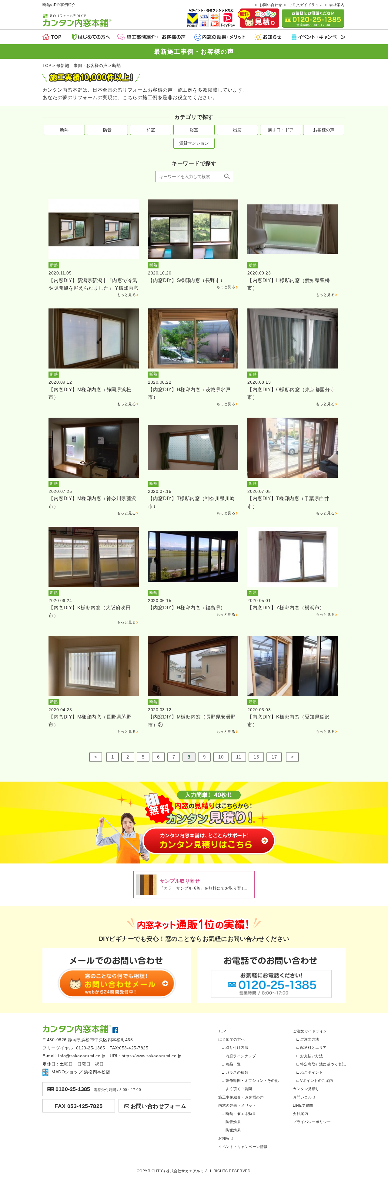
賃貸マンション (194, 143)
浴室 (194, 129)
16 (256, 756)
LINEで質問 (303, 1105)
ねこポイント (311, 1072)
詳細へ (93, 248)
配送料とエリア (313, 1047)
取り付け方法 (237, 1047)
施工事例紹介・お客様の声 (241, 1097)
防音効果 (233, 1122)
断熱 (64, 129)
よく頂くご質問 (239, 1089)
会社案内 (336, 5)
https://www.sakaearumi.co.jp (152, 1055)
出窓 (237, 129)
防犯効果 (233, 1130)
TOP (222, 1031)
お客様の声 (323, 129)
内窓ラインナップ (241, 1056)
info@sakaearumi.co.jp (81, 1055)
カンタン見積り (306, 1089)
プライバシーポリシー (312, 1122)
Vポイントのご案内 (316, 1081)
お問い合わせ (270, 5)
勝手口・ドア (280, 129)
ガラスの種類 (237, 1072)
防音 (107, 129)
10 (220, 756)
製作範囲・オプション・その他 (252, 1081)
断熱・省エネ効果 (241, 1114)
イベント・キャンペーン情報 (243, 1147)
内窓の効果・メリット (237, 1105)
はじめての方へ (231, 1039)
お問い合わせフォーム (158, 1106)
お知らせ (225, 1138)
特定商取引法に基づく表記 (323, 1064)
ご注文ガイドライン (306, 5)
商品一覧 (233, 1064)
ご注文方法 (309, 1039)
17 (274, 756)
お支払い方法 (311, 1056)
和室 (150, 129)
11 (238, 756)
